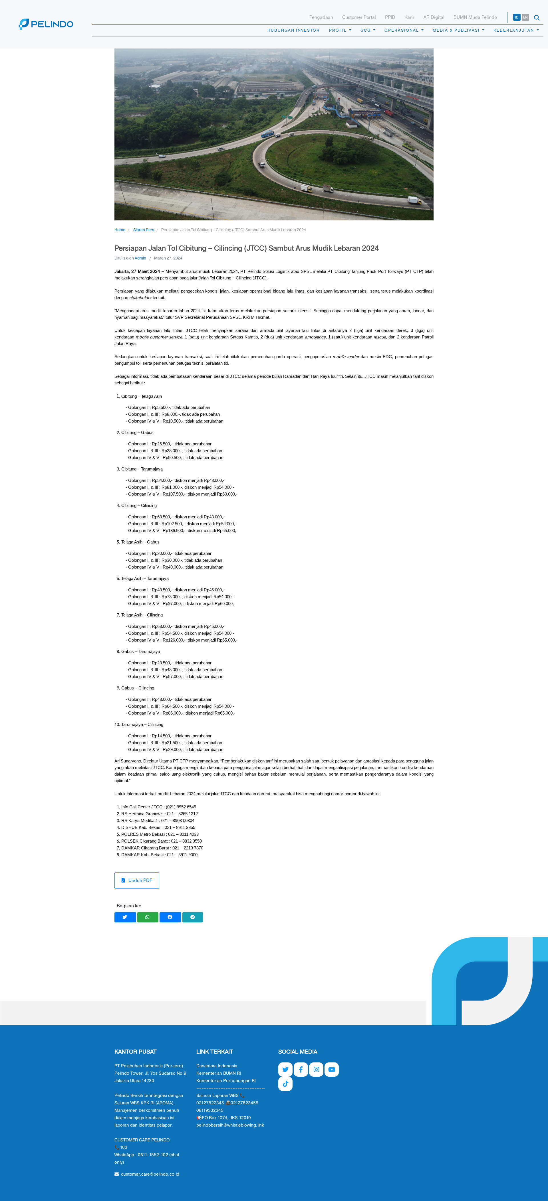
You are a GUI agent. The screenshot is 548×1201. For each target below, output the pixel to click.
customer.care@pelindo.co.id (150, 1174)
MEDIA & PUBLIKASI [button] (457, 30)
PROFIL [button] (338, 30)
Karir (409, 17)
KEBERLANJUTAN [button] (514, 30)
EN (525, 17)
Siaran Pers (143, 230)
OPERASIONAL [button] (402, 30)
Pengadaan (321, 17)
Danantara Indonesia (216, 1066)
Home (119, 230)
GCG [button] (366, 30)
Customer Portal (359, 17)
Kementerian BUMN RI (218, 1073)
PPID (390, 17)
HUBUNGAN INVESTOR (293, 30)
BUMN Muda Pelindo (475, 17)
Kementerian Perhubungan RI (226, 1081)
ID (517, 17)
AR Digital (434, 17)
